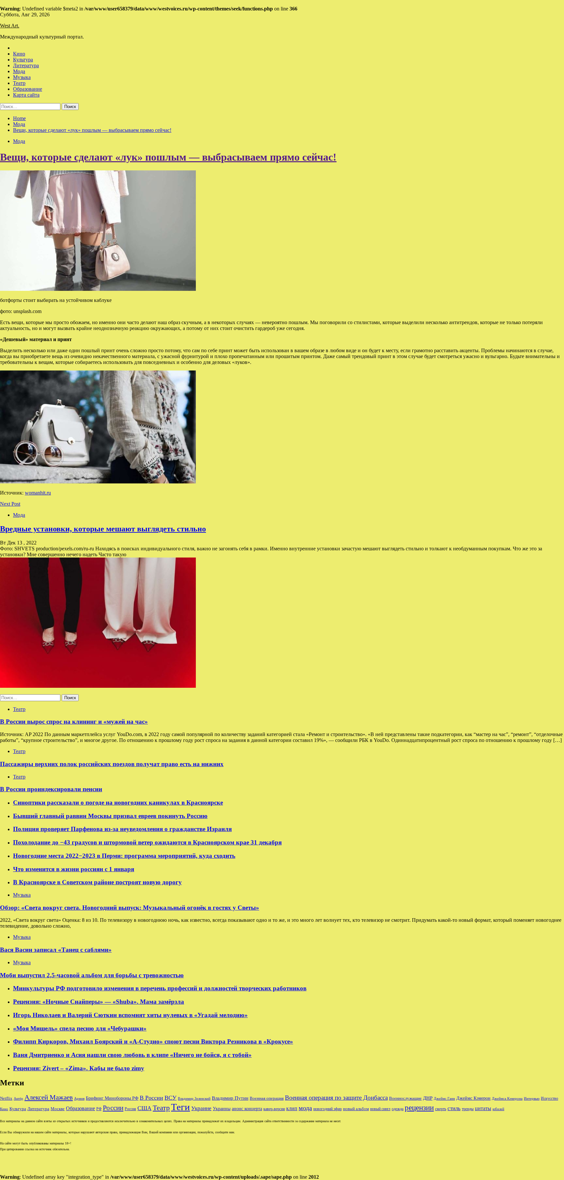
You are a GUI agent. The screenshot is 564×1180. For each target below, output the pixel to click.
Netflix (6, 1098)
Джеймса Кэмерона (507, 1098)
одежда (397, 1109)
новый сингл (380, 1109)
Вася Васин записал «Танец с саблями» (56, 949)
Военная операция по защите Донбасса (336, 1097)
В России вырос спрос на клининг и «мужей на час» (74, 721)
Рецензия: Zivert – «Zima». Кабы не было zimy (78, 1068)
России (113, 1108)
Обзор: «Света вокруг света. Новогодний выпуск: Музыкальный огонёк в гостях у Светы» (129, 907)
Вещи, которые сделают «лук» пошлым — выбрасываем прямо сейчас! (168, 157)
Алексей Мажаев (48, 1097)
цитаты (483, 1108)
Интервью (532, 1098)
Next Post (10, 504)
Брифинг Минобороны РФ (112, 1098)
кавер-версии (274, 1109)
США (144, 1108)
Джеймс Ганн (444, 1098)
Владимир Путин (230, 1098)
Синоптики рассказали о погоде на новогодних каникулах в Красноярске (118, 802)
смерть (440, 1109)
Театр (19, 83)
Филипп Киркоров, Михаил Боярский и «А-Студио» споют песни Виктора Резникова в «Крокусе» (153, 1041)
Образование (27, 89)
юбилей (498, 1109)
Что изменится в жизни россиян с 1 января (73, 869)
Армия (79, 1098)
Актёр (18, 1098)
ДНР (427, 1098)
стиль (454, 1108)
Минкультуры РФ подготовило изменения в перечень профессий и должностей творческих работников (159, 988)
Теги (180, 1107)
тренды (468, 1109)
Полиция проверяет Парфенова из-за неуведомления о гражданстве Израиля (122, 829)
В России (151, 1097)
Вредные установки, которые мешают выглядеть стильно (103, 529)
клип (291, 1108)
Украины (221, 1108)
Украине (201, 1108)
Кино (19, 53)
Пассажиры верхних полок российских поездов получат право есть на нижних (112, 764)
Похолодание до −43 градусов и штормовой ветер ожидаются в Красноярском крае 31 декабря (147, 842)
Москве (58, 1108)
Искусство (549, 1098)
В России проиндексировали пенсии (51, 789)
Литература (26, 65)
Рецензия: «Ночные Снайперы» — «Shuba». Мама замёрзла (98, 1001)
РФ (99, 1109)
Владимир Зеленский (194, 1098)
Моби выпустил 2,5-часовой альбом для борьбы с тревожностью (92, 975)
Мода (19, 71)
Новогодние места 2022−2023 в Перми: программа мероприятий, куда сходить (124, 855)
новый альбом (356, 1108)
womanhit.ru (38, 493)
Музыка (22, 77)
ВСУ (170, 1097)
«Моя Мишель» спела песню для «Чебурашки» (80, 1028)
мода (305, 1107)
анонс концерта (247, 1108)
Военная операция (267, 1098)
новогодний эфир (327, 1109)
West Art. (9, 25)
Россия (130, 1109)
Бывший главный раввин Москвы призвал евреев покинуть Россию (110, 815)
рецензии (419, 1108)
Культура (23, 59)
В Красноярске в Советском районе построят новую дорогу (97, 882)
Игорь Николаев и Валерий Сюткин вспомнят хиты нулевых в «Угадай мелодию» (130, 1015)
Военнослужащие (405, 1098)
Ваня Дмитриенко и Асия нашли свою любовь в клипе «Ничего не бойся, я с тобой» (132, 1054)
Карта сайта (26, 95)
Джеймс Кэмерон (473, 1098)
